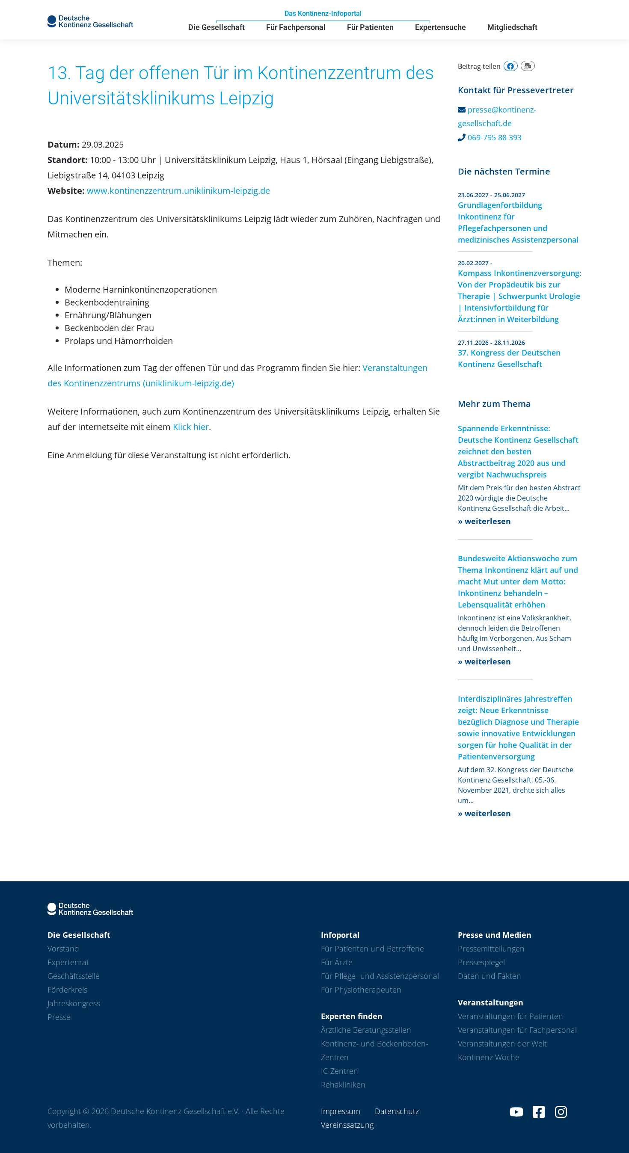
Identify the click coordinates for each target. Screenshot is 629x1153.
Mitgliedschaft (512, 27)
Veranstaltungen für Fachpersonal (517, 1030)
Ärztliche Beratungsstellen (366, 1030)
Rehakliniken (343, 1084)
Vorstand (63, 948)
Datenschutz (397, 1111)
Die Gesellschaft (216, 27)
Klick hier (191, 427)
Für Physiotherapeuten (361, 989)
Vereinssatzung (347, 1125)
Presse (59, 1017)
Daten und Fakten (489, 976)
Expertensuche (440, 27)
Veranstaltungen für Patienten (510, 1016)
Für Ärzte (337, 962)
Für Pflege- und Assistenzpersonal (380, 976)
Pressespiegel (481, 962)
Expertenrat (68, 962)
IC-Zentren (339, 1071)
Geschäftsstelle (73, 976)
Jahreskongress (73, 1003)
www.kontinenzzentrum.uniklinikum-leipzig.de (178, 190)
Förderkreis (67, 989)
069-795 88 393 (495, 137)
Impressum (340, 1111)
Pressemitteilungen (491, 948)
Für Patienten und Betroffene (372, 948)
